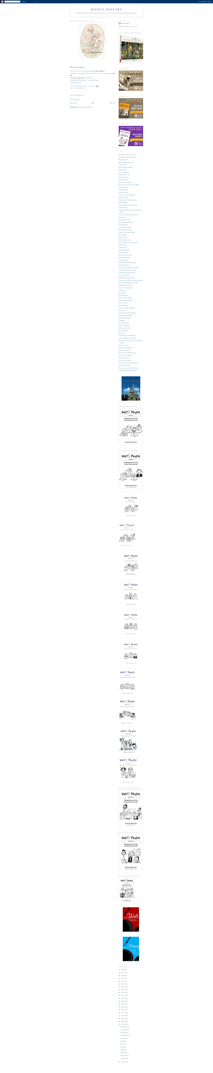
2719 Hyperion (123, 190)
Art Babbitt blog (124, 177)
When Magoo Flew (124, 257)
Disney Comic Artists (125, 355)
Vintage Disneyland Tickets (127, 273)
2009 (122, 1018)
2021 (122, 984)
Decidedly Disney (124, 220)
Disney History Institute (126, 162)
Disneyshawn (123, 237)
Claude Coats (123, 247)
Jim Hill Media (123, 202)
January (122, 1058)
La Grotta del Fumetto (125, 227)
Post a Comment (75, 99)
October (123, 1032)
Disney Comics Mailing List (127, 353)
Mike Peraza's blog (124, 175)
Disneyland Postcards (125, 230)
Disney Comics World (125, 298)
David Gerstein (123, 197)
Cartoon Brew (123, 165)
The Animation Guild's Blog (127, 335)
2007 (122, 1024)
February (123, 1056)
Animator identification (126, 348)
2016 (122, 998)
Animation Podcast (124, 265)
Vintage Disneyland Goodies (127, 270)
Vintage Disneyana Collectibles (128, 205)
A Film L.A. (122, 290)
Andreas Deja (123, 170)
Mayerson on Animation (126, 288)
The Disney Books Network (127, 155)
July (121, 1041)
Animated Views (124, 187)
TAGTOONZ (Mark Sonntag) (127, 262)
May (122, 1047)
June (122, 1044)
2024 (122, 975)
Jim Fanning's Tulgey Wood (127, 313)
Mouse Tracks (123, 303)
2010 (122, 1016)
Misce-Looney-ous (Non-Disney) (128, 368)
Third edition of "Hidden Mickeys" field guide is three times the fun (91, 73)
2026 (122, 970)
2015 (122, 1001)
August (122, 1038)
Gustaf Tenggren (124, 260)
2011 (122, 1013)
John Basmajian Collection (127, 278)
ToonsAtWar (88, 78)
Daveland (121, 333)
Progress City (123, 217)
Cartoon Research (124, 172)
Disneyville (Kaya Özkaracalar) (128, 215)
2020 (122, 987)
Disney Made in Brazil (125, 222)
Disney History (106, 9)
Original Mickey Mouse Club (127, 338)
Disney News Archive (125, 360)
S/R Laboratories (124, 180)
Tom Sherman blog (124, 250)
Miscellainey (123, 310)
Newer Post (73, 103)
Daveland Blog (123, 331)
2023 (122, 978)
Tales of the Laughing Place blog (128, 268)
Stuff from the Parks (124, 318)
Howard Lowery (123, 192)
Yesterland (122, 320)
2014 (122, 1004)
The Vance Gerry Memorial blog (128, 242)
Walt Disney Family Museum (127, 157)
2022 (122, 981)
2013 (122, 1007)
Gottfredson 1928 (76, 82)
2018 (122, 993)
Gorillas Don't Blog (124, 328)
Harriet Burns (123, 245)
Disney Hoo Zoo (124, 345)
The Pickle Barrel (124, 323)
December (123, 1027)
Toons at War (122, 207)
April (122, 1050)
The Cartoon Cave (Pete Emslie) (128, 363)
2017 (122, 995)
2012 (122, 1010)
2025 (122, 972)
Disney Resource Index (126, 182)
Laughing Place (123, 305)
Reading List (80, 88)
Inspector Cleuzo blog (125, 255)
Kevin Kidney (123, 235)
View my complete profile (128, 26)
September (123, 1035)
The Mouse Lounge (124, 365)
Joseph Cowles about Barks (127, 232)
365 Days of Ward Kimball (127, 195)
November (123, 1030)
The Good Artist (123, 252)
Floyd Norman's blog (125, 240)
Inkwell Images (123, 295)
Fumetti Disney (123, 225)
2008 (122, 1021)
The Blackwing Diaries (125, 285)
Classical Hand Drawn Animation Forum (131, 280)
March (122, 1053)
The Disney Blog (124, 358)
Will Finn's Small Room (126, 315)
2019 (122, 990)
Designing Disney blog (126, 300)
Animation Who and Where (127, 308)
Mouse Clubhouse (124, 325)
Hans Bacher (122, 293)
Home (93, 103)
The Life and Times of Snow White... (130, 185)
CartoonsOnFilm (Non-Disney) (128, 370)
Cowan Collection (124, 275)
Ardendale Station (124, 350)
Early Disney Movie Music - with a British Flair (85, 80)
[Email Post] (97, 86)
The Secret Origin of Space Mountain (82, 71)
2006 (122, 1062)
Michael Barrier (123, 160)
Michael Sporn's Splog (125, 167)
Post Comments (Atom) (85, 107)
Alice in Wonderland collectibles (128, 283)
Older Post (112, 103)
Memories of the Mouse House (128, 200)
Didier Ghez (125, 23)
